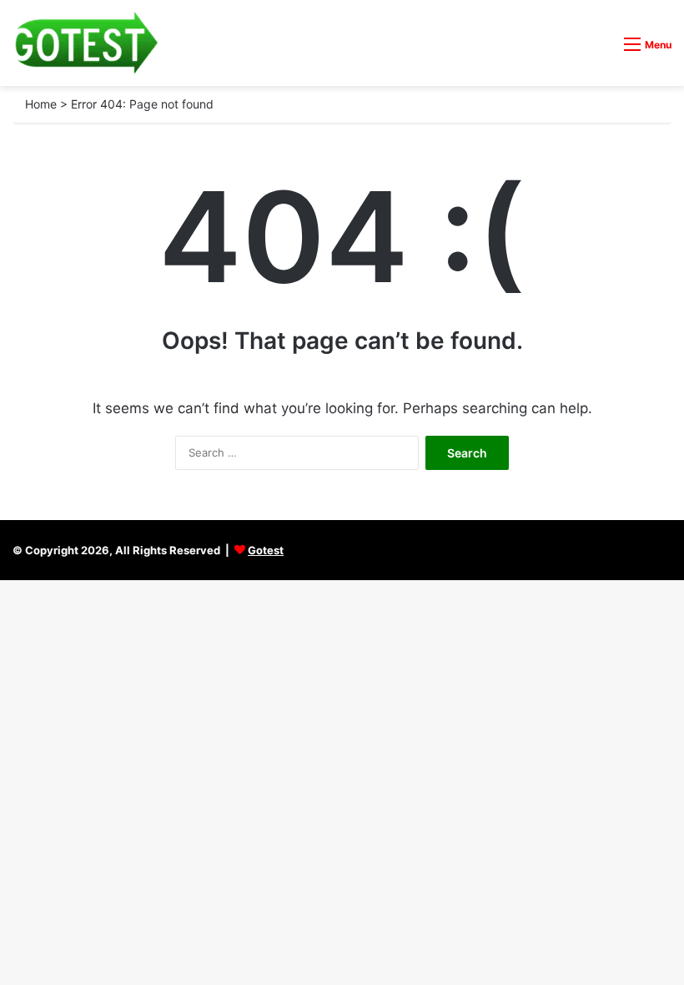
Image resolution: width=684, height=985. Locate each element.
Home (41, 104)
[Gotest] (85, 43)
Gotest (266, 550)
